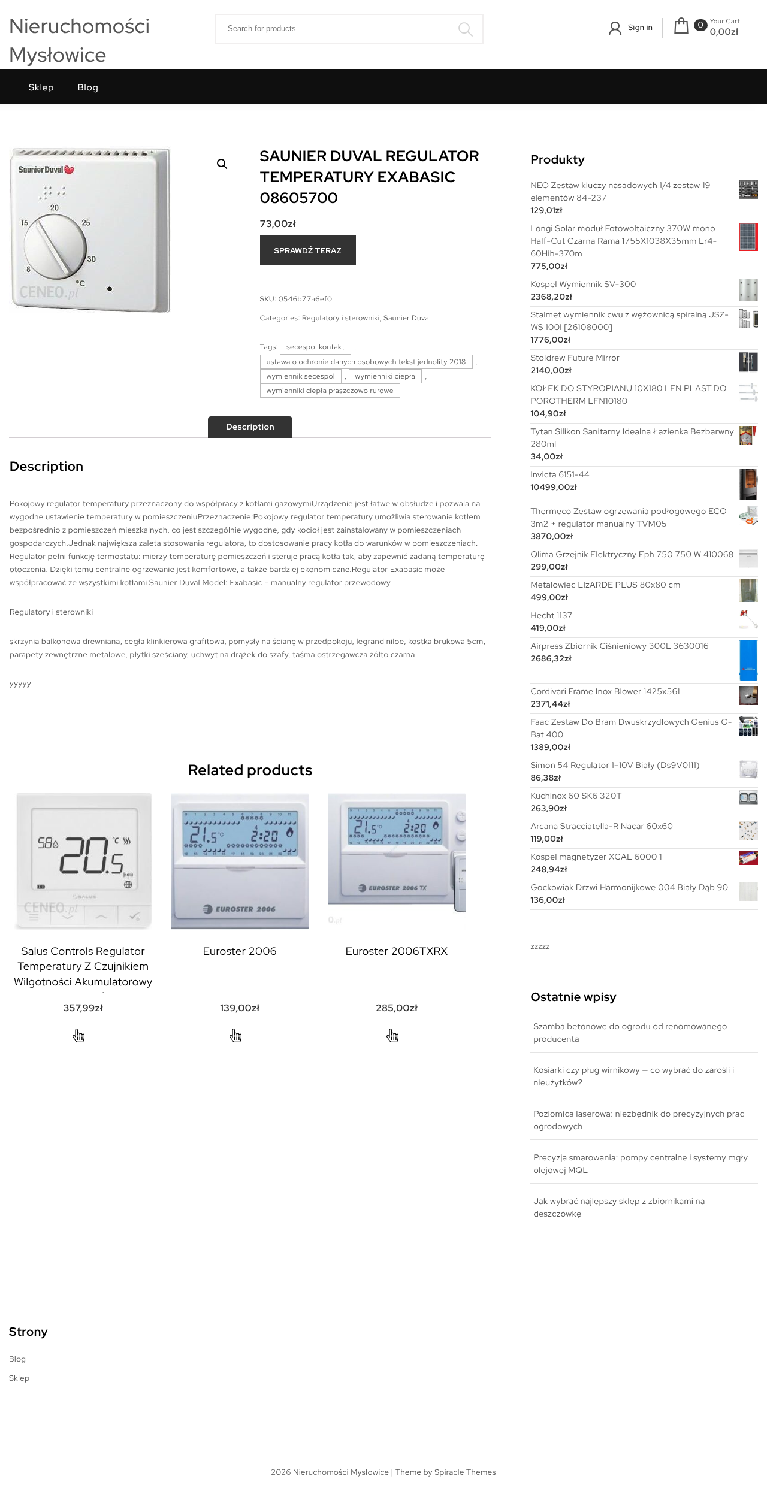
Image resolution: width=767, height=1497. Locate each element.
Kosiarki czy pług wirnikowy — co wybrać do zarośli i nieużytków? (633, 1076)
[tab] (250, 427)
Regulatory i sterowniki (341, 318)
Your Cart (725, 21)
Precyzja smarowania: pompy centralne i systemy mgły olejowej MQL (640, 1164)
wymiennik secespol (301, 376)
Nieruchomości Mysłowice (79, 40)
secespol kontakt (315, 347)
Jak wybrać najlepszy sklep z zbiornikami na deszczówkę (619, 1208)
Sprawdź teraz (308, 251)
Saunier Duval (407, 318)
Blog (88, 87)
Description (250, 427)
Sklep (41, 87)
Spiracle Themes (465, 1472)
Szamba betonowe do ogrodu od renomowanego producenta (630, 1033)
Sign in (640, 27)
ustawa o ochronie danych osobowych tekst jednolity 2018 (366, 362)
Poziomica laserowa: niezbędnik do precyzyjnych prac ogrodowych (638, 1120)
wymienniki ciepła (385, 376)
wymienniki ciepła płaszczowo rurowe (330, 390)
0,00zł (724, 31)
